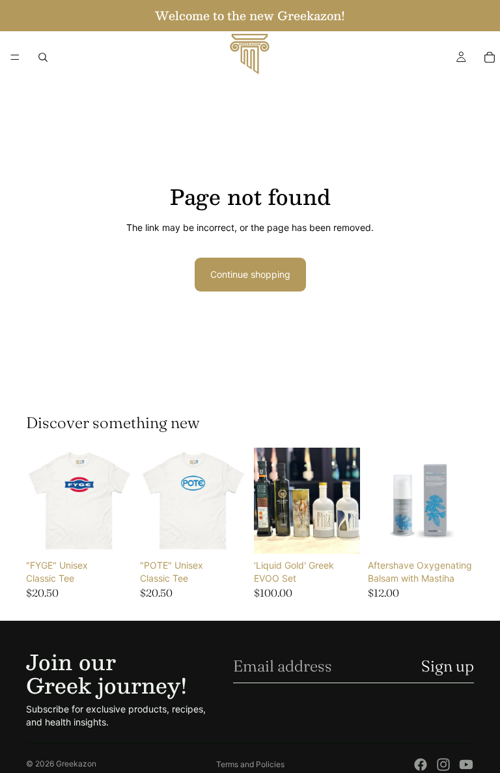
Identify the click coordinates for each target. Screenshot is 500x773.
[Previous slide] (40, 501)
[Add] (340, 534)
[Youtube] (466, 764)
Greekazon (76, 763)
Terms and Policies (250, 764)
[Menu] (15, 57)
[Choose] (112, 534)
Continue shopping (250, 274)
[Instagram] (443, 764)
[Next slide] (118, 501)
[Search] (43, 57)
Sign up (447, 666)
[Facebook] (420, 764)
